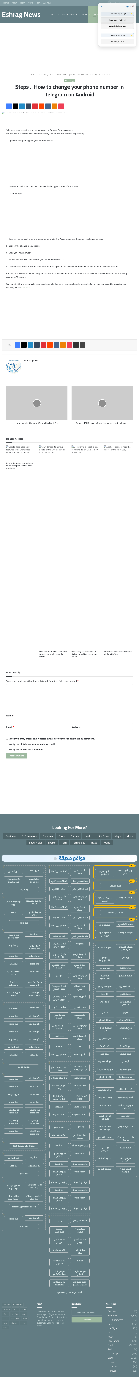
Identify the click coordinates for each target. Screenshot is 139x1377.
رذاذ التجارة (105, 1046)
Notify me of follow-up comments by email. (32, 744)
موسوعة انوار (125, 1077)
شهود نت (105, 1054)
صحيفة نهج (125, 994)
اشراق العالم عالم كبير (105, 1117)
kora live (13, 1008)
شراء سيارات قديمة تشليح (69, 1292)
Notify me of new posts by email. (26, 749)
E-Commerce (29, 836)
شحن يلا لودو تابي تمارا (59, 955)
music (130, 836)
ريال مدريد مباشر (80, 1146)
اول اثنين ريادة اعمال (125, 871)
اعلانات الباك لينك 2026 (105, 1127)
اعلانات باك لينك (80, 1114)
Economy (83, 14)
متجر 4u (80, 944)
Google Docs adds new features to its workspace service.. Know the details (19, 465)
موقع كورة (24, 1067)
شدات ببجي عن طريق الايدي (59, 945)
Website (76, 727)
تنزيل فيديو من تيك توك (34, 1186)
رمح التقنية (125, 1046)
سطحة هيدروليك (59, 1230)
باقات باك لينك (105, 1098)
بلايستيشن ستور (79, 1016)
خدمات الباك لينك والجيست (80, 1067)
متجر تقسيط (59, 918)
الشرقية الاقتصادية (104, 977)
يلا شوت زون (34, 1166)
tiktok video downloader (13, 1197)
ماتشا (59, 1047)
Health (88, 836)
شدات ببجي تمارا (59, 871)
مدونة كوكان (105, 986)
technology (94, 14)
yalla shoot (59, 1127)
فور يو (59, 975)
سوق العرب (80, 1078)
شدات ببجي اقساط (80, 871)
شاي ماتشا (79, 1054)
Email (10, 727)
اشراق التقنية (105, 948)
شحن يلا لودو (79, 996)
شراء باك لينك (125, 1089)
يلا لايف (24, 889)
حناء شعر (59, 1036)
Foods (61, 836)
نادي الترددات (125, 1028)
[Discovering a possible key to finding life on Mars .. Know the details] (86, 547)
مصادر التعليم (105, 1137)
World (30, 3)
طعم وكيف (125, 1054)
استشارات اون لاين (105, 1029)
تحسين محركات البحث (104, 899)
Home (6, 3)
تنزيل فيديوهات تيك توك (34, 1197)
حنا (79, 1047)
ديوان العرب (80, 1107)
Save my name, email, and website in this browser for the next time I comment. (52, 738)
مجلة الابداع (105, 1020)
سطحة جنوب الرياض (80, 1251)
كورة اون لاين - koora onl (34, 983)
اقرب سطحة (59, 1250)
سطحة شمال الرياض (79, 1240)
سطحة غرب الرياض (59, 1240)
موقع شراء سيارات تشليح (59, 1272)
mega (117, 836)
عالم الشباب (115, 886)
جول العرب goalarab (34, 880)
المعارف (125, 1038)
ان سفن (125, 957)
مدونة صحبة (125, 1069)
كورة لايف (34, 1016)
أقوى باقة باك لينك (59, 1086)
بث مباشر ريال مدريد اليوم (13, 880)
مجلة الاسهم (125, 976)
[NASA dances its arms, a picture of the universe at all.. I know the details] (53, 547)
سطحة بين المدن (80, 1230)
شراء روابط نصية (125, 1098)
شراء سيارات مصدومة (59, 1283)
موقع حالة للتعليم (125, 1159)
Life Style (103, 836)
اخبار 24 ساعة (104, 1158)
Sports (73, 14)
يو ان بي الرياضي (105, 1149)
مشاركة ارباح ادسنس (105, 872)
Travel (94, 842)
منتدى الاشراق (125, 1126)
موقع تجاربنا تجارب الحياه (59, 1097)
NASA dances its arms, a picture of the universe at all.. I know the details (53, 654)
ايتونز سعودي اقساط (80, 897)
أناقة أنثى (105, 1002)
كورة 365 (34, 870)
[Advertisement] (69, 46)
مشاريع (59, 1107)
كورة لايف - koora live (34, 1111)
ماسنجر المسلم (115, 912)
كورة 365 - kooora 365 (34, 994)
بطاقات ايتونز (59, 1007)
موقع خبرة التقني (125, 1003)
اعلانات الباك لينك (105, 1106)
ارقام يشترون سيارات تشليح (80, 1283)
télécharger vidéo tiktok (24, 1207)
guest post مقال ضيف (59, 1068)
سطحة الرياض (80, 1220)
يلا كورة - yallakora (13, 983)
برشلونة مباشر (59, 1135)
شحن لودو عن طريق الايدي (59, 997)
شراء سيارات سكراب (59, 1262)
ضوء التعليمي (125, 924)
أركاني (125, 1061)
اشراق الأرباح (105, 1077)
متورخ (126, 1012)
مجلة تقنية (125, 1148)
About (14, 3)
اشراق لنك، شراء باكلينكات (125, 1106)
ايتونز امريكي (59, 889)
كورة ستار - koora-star (13, 936)
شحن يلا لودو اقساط (59, 897)
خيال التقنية (125, 968)
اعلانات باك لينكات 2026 (23, 1146)
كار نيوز (104, 994)
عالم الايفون (125, 986)
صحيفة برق (104, 925)
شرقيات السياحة (105, 1069)
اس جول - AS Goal (13, 994)
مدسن (105, 1012)
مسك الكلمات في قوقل (126, 948)
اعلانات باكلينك (59, 1114)
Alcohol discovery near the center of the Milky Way (118, 653)
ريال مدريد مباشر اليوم (34, 902)
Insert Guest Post (59, 14)
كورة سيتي (13, 871)
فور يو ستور (59, 936)
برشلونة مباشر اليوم (13, 903)
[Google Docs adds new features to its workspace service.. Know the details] (20, 452)
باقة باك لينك (125, 897)
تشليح (80, 1261)
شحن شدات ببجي (80, 987)
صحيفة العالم (104, 1169)
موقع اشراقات (125, 932)
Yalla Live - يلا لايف (13, 972)
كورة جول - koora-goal (34, 946)
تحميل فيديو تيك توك (13, 1186)
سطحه (59, 1221)
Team (22, 3)
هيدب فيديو (105, 1038)
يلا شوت (80, 1126)
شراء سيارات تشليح (80, 1272)
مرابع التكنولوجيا (104, 958)
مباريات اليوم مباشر (79, 1136)
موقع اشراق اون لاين (105, 933)
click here (25, 287)
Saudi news (35, 842)
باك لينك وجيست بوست (125, 1138)
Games (75, 836)
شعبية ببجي (80, 1007)
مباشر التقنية (104, 1061)
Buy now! (47, 3)
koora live (13, 956)
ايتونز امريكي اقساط (59, 966)
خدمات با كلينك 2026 (79, 1097)
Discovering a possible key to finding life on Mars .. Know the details (84, 654)
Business (11, 836)
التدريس (125, 1116)
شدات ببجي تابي (59, 881)
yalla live (24, 923)
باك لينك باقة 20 (59, 1078)
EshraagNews (31, 360)
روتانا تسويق (125, 1020)
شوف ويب (104, 968)
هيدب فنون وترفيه (125, 1170)
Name (10, 715)
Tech (38, 3)
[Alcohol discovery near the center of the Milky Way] (118, 547)
